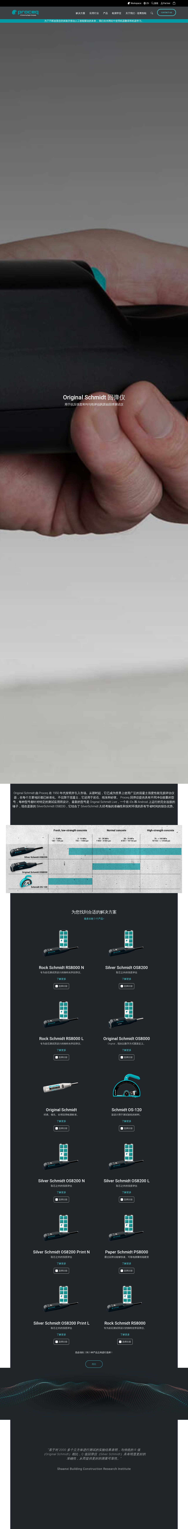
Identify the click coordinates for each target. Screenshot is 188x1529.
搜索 (156, 3)
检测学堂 (116, 13)
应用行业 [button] (94, 13)
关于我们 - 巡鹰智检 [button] (136, 13)
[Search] (152, 13)
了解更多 (61, 979)
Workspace (136, 3)
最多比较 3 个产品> (94, 918)
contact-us (166, 12)
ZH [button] (147, 3)
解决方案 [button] (80, 13)
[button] (174, 3)
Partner (166, 3)
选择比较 (63, 986)
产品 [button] (105, 13)
